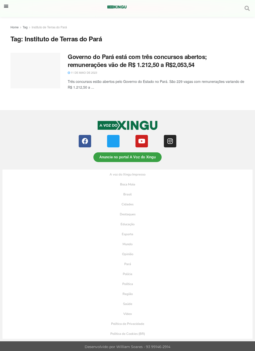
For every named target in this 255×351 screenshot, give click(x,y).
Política (127, 284)
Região (128, 294)
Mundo (127, 244)
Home (14, 27)
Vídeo (127, 314)
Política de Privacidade (127, 324)
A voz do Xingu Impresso (127, 174)
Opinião (127, 254)
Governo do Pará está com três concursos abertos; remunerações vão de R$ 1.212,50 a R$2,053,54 (137, 60)
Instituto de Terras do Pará (49, 27)
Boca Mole (127, 184)
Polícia (127, 274)
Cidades (127, 204)
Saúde (127, 304)
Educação (127, 224)
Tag (25, 27)
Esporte (127, 234)
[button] (6, 6)
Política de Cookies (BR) (127, 334)
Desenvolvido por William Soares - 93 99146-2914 (127, 347)
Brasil (127, 194)
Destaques (127, 214)
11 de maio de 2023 (83, 72)
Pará (127, 264)
